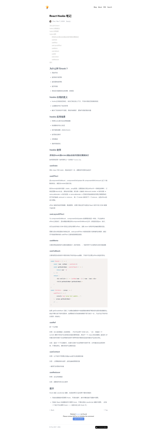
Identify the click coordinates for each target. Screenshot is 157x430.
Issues (78, 414)
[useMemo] (49, 240)
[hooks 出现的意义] (49, 96)
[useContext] (49, 351)
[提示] (49, 387)
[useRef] (49, 321)
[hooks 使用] (49, 149)
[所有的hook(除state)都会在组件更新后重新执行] (49, 154)
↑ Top (106, 410)
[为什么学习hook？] (49, 68)
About (100, 7)
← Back (51, 410)
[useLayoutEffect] (49, 213)
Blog (95, 7)
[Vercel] (101, 427)
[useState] (49, 165)
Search (109, 7)
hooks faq (77, 160)
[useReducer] (49, 371)
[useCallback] (49, 250)
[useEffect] (49, 175)
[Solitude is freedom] (47, 7)
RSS (104, 7)
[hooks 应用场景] (49, 116)
